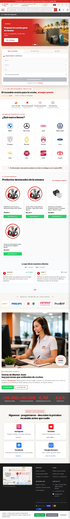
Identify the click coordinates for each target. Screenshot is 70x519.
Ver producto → (12, 216)
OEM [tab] (57, 51)
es (54, 5)
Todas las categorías (8, 14)
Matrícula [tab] (35, 51)
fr (58, 5)
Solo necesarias (52, 515)
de (66, 5)
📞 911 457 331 (21, 387)
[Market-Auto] (3, 10)
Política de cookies (58, 474)
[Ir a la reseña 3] (36, 289)
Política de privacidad (59, 471)
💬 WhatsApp (7, 387)
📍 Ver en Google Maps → (10, 486)
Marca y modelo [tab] (13, 51)
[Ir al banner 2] (34, 44)
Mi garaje (40, 83)
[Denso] (32, 304)
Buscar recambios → (35, 79)
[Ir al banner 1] (32, 44)
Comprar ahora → (12, 38)
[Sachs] (60, 304)
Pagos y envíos (40, 484)
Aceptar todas (39, 515)
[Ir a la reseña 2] (34, 289)
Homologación (40, 490)
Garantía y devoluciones (43, 487)
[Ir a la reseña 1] (33, 289)
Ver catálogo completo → (60, 180)
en (62, 5)
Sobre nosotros (40, 471)
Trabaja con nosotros (42, 476)
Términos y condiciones (59, 476)
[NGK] (18, 304)
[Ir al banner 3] (36, 44)
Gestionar (63, 515)
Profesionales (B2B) (42, 474)
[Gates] (46, 304)
